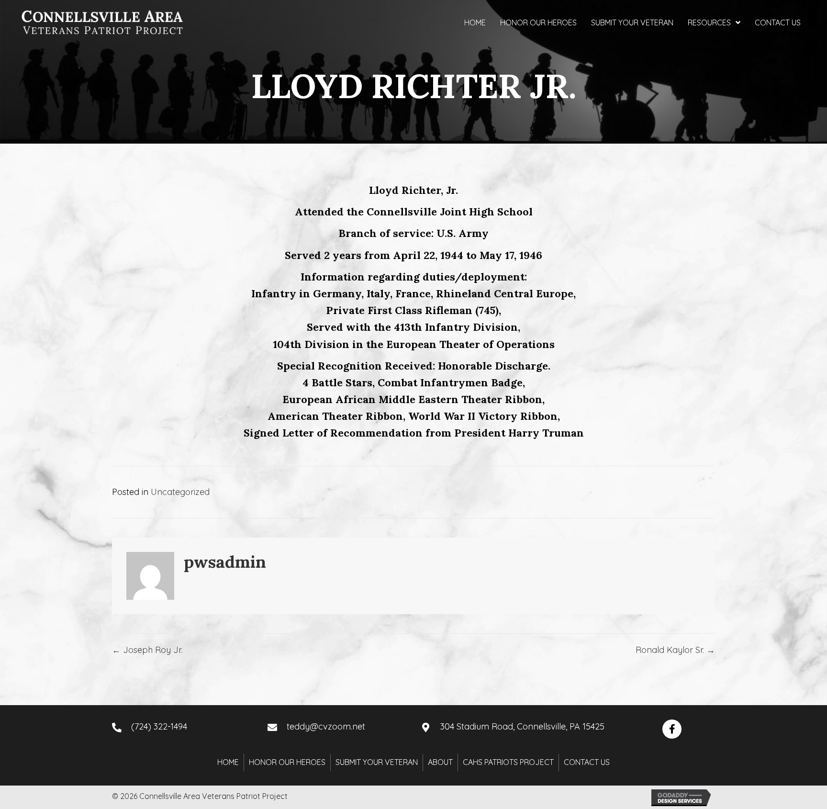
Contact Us (587, 762)
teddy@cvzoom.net (326, 726)
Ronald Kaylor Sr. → (675, 649)
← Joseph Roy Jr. (147, 649)
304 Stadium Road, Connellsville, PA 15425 (522, 726)
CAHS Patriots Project (508, 762)
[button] (672, 729)
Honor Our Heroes (287, 762)
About (440, 762)
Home (228, 762)
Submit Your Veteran (376, 762)
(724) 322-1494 (159, 726)
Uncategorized (180, 491)
